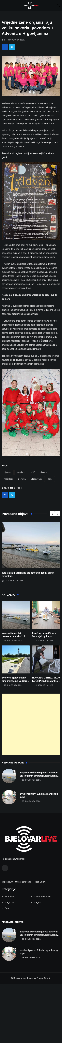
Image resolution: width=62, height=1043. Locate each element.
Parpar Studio (43, 978)
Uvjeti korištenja (23, 881)
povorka (22, 479)
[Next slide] (55, 412)
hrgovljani (8, 479)
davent (44, 472)
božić (32, 472)
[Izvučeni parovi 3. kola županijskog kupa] (46, 615)
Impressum (7, 881)
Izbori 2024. (40, 881)
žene (50, 479)
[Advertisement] (31, 724)
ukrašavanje (36, 479)
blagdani (21, 472)
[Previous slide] (6, 412)
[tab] (27, 454)
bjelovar (7, 472)
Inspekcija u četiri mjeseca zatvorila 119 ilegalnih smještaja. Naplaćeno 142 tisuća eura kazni (39, 775)
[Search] (58, 5)
